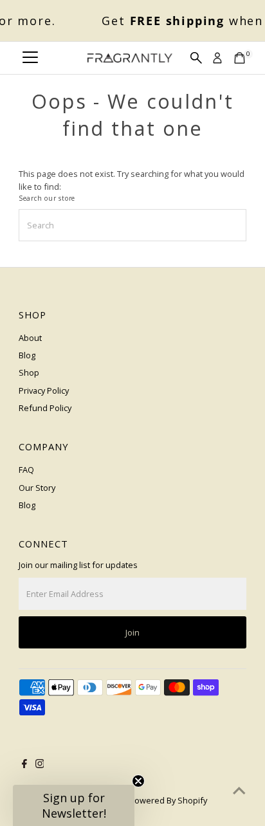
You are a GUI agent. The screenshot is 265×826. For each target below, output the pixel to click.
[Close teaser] (138, 781)
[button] (73, 805)
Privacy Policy (44, 390)
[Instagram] (40, 764)
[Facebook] (24, 764)
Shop (29, 372)
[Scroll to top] (239, 790)
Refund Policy (45, 408)
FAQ (26, 469)
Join (132, 632)
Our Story (37, 487)
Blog (27, 355)
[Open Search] (196, 58)
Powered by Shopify (168, 800)
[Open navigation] (30, 58)
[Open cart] (239, 58)
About (30, 338)
